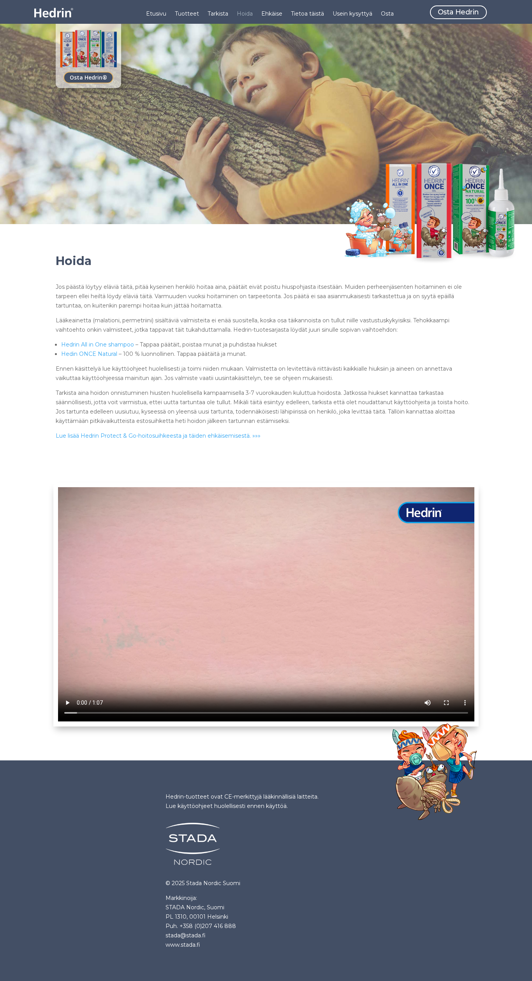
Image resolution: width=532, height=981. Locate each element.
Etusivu (156, 14)
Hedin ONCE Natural (89, 353)
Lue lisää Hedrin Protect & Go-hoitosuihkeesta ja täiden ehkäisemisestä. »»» (158, 435)
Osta (387, 14)
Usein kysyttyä (352, 14)
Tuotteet (187, 14)
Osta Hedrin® (88, 77)
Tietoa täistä (307, 14)
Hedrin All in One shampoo (97, 344)
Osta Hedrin (458, 12)
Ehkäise (271, 14)
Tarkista (218, 14)
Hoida (245, 14)
